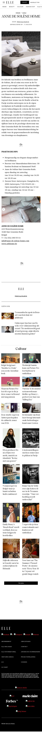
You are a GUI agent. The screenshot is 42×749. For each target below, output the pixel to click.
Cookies (24, 662)
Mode (5, 7)
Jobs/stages (25, 641)
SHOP (24, 2)
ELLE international (9, 652)
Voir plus (21, 583)
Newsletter (34, 2)
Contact (24, 646)
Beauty (11, 7)
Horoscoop (30, 7)
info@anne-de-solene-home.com (15, 240)
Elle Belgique (7, 646)
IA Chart (5, 667)
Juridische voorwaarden (30, 652)
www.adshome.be (9, 243)
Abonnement (6, 641)
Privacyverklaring (28, 657)
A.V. (3, 662)
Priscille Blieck (23, 22)
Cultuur (20, 7)
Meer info (4, 678)
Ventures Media (8, 657)
